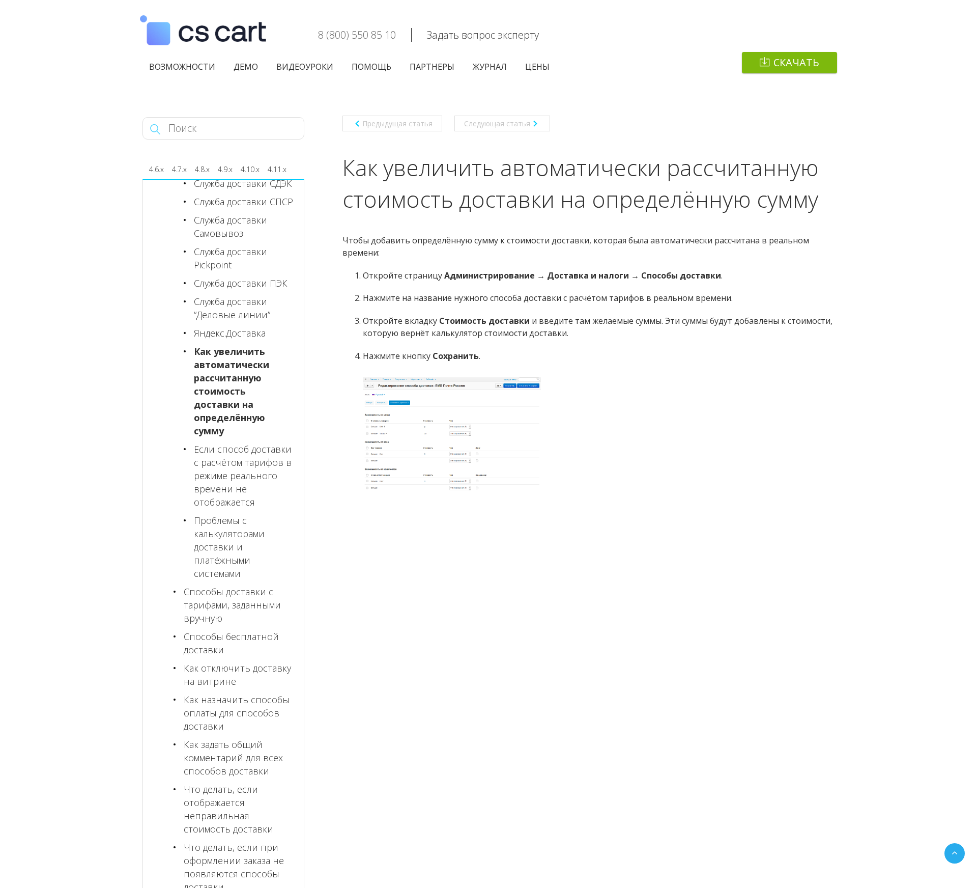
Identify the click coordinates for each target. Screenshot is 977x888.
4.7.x (179, 169)
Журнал (490, 66)
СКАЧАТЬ (796, 62)
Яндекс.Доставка (230, 333)
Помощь (371, 66)
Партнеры (432, 66)
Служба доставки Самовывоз (230, 226)
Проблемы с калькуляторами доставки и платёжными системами (229, 546)
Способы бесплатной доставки (231, 643)
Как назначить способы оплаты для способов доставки (237, 712)
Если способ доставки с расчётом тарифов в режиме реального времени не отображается (243, 475)
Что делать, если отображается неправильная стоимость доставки (228, 809)
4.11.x (277, 169)
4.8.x (202, 169)
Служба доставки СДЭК (243, 183)
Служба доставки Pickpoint (230, 258)
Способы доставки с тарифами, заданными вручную (232, 605)
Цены (537, 66)
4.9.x (225, 169)
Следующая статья (497, 123)
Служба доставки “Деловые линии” (232, 308)
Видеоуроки (304, 66)
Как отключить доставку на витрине (237, 674)
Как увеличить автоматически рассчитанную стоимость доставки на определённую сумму (231, 391)
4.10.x (250, 169)
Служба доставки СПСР (243, 202)
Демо (246, 66)
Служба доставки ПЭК (241, 283)
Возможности (182, 66)
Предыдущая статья (397, 123)
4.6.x (156, 169)
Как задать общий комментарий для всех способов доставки (233, 757)
